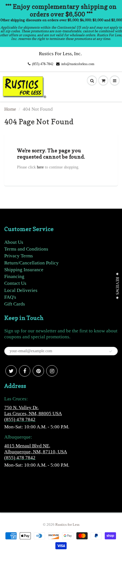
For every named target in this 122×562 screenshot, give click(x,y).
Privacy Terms (18, 255)
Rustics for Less (67, 524)
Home (10, 109)
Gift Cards (14, 304)
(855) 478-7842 (42, 64)
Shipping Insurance (23, 269)
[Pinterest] (38, 371)
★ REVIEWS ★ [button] (117, 286)
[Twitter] (11, 371)
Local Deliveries (20, 290)
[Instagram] (52, 371)
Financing (14, 276)
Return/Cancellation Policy (31, 263)
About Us (13, 242)
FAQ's (10, 297)
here (40, 167)
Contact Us (15, 283)
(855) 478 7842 (19, 419)
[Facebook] (24, 371)
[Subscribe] (111, 351)
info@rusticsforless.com (77, 64)
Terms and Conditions (26, 249)
